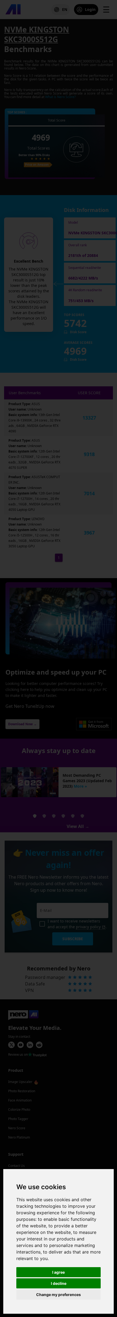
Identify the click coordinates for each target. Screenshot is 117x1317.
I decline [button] (58, 1283)
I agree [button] (58, 1272)
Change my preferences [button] (58, 1294)
